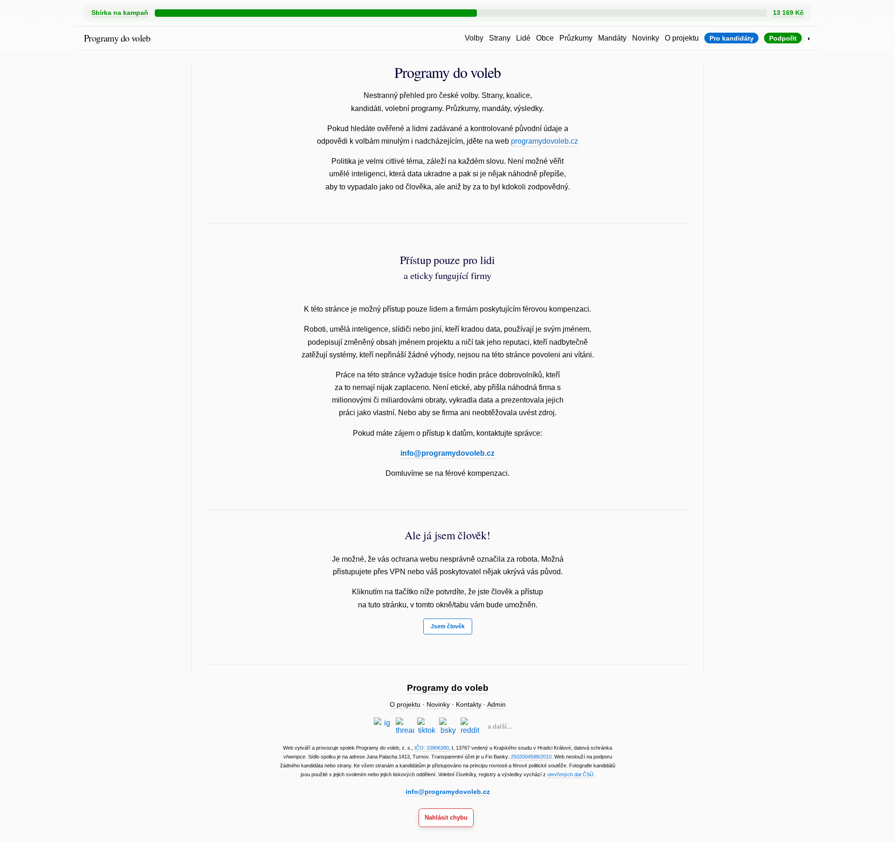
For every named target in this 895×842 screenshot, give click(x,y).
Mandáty (612, 38)
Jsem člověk (448, 626)
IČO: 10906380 (431, 748)
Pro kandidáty (731, 38)
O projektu (682, 38)
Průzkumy (575, 38)
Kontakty (469, 704)
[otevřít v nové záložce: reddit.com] (470, 726)
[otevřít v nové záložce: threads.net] (405, 726)
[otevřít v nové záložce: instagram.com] (383, 726)
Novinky (645, 38)
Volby (474, 38)
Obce (545, 38)
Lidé (523, 38)
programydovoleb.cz (544, 141)
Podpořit (783, 38)
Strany (499, 38)
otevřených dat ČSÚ (570, 774)
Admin (496, 704)
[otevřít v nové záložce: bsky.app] (448, 726)
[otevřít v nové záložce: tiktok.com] (426, 726)
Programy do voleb (117, 38)
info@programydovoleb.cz (447, 453)
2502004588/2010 (531, 756)
